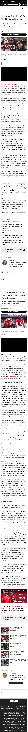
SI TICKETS (18, 1)
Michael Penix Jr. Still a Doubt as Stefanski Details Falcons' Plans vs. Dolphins (12, 242)
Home (2, 8)
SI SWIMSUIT (12, 1)
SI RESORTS (25, 1)
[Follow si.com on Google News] (24, 250)
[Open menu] (2, 4)
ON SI (7, 1)
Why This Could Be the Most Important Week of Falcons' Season (13, 232)
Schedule (10, 8)
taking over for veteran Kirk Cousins (11, 177)
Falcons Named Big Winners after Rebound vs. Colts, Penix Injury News (13, 236)
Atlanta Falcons (5, 63)
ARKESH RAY (11, 260)
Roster (15, 8)
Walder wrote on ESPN (19, 481)
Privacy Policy (4, 704)
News (7, 279)
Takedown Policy (5, 706)
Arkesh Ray (4, 29)
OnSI (6, 8)
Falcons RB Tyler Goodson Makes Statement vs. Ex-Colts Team (12, 221)
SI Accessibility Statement (7, 708)
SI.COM (2, 1)
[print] (10, 272)
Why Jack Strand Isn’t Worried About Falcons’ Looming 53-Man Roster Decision (13, 226)
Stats (19, 8)
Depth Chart (24, 8)
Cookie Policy (19, 704)
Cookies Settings (20, 708)
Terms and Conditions (21, 706)
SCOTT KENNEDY (12, 673)
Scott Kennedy (4, 308)
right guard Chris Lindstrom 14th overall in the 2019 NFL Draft (13, 86)
